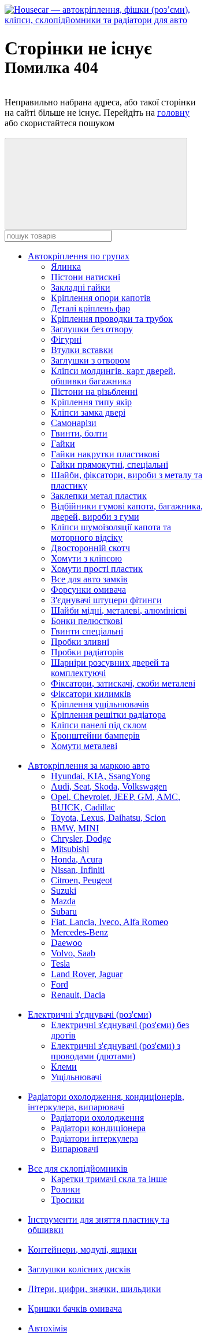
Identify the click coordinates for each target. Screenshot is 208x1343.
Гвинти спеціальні (87, 631)
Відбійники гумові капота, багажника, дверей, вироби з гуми (127, 511)
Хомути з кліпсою (86, 558)
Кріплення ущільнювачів (100, 704)
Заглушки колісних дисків (79, 1269)
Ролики (65, 1189)
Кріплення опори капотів (101, 298)
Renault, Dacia (78, 995)
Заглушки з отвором (90, 360)
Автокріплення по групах (78, 256)
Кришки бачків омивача (75, 1308)
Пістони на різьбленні (94, 392)
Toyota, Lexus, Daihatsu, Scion (108, 818)
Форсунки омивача (88, 590)
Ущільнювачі (76, 1077)
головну (173, 113)
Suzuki (63, 891)
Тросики (67, 1200)
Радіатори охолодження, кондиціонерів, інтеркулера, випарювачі (106, 1102)
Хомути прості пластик (97, 569)
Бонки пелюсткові (86, 621)
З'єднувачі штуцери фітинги (106, 600)
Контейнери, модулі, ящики (82, 1249)
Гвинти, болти (79, 433)
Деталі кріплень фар (90, 308)
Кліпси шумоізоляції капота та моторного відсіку (111, 532)
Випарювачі (74, 1149)
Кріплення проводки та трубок (112, 319)
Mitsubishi (70, 849)
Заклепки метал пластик (99, 496)
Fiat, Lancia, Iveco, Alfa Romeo (109, 922)
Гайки (63, 444)
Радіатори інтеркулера (94, 1138)
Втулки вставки (82, 350)
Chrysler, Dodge (81, 838)
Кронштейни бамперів (95, 735)
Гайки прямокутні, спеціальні (109, 464)
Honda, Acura (76, 859)
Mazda (63, 901)
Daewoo (66, 943)
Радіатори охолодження (97, 1117)
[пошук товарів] (96, 184)
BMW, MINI (75, 828)
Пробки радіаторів (87, 652)
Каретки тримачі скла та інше (109, 1179)
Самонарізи (73, 423)
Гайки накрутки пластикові (105, 454)
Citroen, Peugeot (81, 880)
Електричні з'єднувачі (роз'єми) (89, 1014)
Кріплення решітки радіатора (108, 715)
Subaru (64, 911)
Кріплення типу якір (91, 402)
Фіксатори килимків (91, 694)
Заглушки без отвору (92, 329)
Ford (59, 984)
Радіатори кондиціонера (98, 1128)
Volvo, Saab (73, 953)
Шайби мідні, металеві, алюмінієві (119, 610)
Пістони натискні (85, 277)
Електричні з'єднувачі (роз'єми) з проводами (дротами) (115, 1051)
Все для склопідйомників (78, 1168)
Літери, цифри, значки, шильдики (94, 1289)
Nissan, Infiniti (78, 870)
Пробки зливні (80, 642)
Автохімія (47, 1328)
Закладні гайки (80, 287)
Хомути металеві (84, 746)
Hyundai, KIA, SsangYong (100, 776)
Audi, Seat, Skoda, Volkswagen (109, 786)
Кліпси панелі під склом (99, 725)
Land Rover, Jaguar (86, 974)
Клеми (64, 1067)
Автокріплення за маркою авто (89, 765)
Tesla (60, 963)
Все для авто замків (89, 579)
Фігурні (66, 339)
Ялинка (66, 266)
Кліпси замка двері (88, 412)
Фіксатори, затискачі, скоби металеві (123, 683)
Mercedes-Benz (79, 932)
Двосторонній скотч (90, 548)
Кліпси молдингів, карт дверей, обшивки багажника (113, 376)
